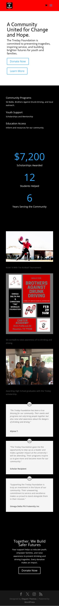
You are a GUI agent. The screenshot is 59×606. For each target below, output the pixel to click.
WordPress (29, 602)
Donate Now (18, 61)
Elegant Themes (29, 598)
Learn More (17, 71)
